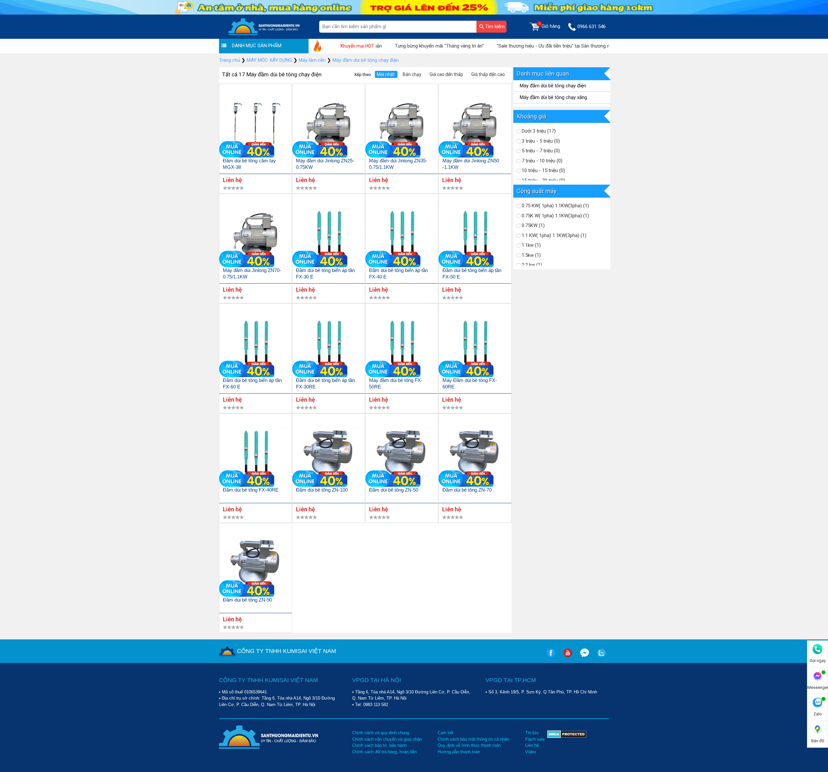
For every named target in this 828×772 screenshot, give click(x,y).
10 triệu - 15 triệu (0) (542, 170)
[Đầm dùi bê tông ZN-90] (255, 563)
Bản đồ (817, 740)
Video (530, 751)
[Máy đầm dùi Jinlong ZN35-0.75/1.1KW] (401, 124)
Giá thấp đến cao (488, 74)
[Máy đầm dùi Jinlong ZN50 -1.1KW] (475, 124)
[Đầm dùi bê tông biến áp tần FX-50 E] (475, 234)
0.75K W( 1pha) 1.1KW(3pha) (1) (554, 215)
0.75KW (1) (532, 225)
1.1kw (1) (530, 245)
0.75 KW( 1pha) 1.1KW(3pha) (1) (554, 206)
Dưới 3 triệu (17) (538, 131)
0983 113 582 (375, 704)
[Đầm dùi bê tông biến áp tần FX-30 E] (328, 234)
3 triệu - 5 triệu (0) (540, 141)
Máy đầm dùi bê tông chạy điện (553, 86)
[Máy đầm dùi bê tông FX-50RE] (401, 343)
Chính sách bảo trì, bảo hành (379, 745)
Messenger (817, 687)
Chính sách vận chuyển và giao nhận (387, 739)
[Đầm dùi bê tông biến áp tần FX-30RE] (328, 343)
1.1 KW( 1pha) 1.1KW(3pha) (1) (553, 235)
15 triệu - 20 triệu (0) (542, 180)
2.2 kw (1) (531, 265)
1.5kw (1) (530, 255)
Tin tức (532, 732)
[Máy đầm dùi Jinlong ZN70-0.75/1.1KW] (255, 234)
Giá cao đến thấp (447, 74)
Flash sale (535, 739)
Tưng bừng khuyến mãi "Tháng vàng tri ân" (420, 46)
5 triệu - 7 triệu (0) (540, 151)
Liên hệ (532, 745)
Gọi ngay (818, 660)
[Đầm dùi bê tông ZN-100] (328, 453)
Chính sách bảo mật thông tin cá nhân (473, 739)
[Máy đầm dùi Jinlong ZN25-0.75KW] (328, 124)
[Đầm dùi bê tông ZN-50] (401, 453)
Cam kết (445, 732)
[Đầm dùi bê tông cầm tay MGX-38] (255, 124)
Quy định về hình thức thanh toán (469, 745)
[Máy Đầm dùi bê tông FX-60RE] (475, 343)
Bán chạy (412, 74)
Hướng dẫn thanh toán (459, 751)
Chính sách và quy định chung (380, 732)
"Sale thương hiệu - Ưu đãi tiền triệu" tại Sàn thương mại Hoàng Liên (549, 46)
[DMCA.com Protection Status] (566, 742)
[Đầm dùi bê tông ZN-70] (475, 453)
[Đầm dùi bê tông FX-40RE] (255, 453)
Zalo (817, 714)
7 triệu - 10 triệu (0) (541, 160)
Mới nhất (386, 74)
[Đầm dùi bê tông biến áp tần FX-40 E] (401, 234)
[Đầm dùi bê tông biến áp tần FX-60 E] (255, 343)
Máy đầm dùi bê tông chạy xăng (553, 97)
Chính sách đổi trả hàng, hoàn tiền (384, 751)
